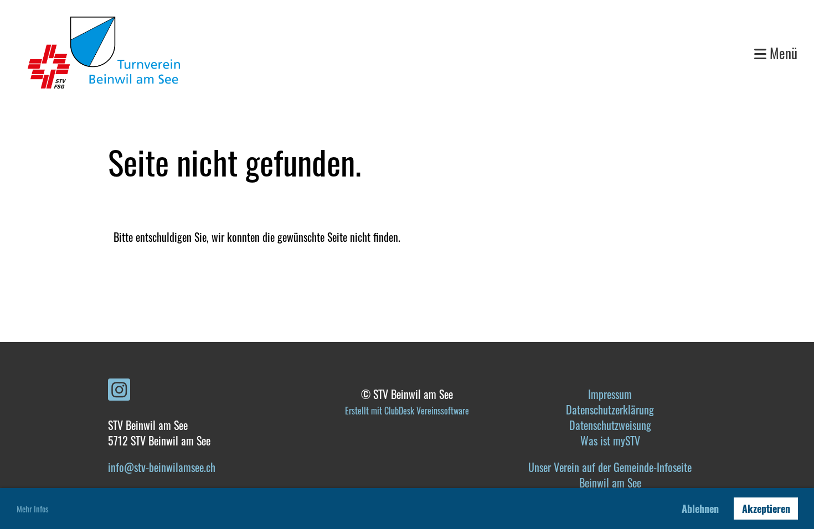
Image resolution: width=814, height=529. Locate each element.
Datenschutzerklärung (610, 409)
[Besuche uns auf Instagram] (119, 390)
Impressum (610, 394)
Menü (781, 53)
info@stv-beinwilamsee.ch (161, 467)
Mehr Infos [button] (33, 508)
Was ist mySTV (610, 440)
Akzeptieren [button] (766, 508)
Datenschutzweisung (610, 425)
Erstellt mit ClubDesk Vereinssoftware (407, 410)
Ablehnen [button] (700, 508)
